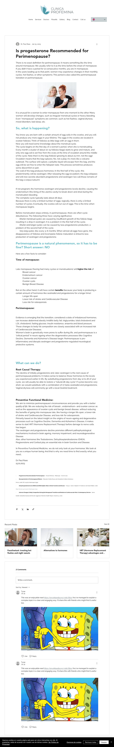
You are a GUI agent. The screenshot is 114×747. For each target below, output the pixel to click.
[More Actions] (97, 592)
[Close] (111, 742)
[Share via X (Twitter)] (22, 509)
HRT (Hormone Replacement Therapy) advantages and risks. (93, 551)
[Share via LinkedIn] (28, 509)
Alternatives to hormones (55, 550)
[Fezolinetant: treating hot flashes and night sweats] (21, 537)
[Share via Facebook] (17, 509)
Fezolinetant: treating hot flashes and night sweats (19, 551)
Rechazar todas (90, 742)
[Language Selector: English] (99, 19)
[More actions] (97, 44)
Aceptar (104, 742)
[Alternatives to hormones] (57, 537)
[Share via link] (33, 509)
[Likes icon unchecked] (22, 656)
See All (106, 524)
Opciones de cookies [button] (74, 742)
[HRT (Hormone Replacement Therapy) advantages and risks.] (93, 537)
